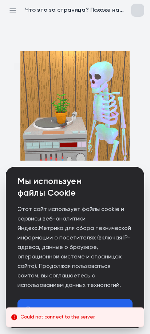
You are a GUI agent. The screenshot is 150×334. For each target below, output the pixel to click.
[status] (75, 317)
